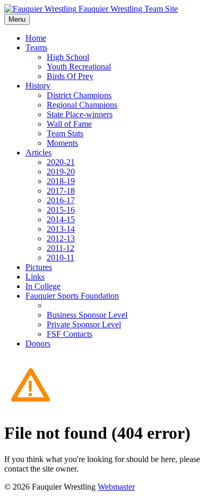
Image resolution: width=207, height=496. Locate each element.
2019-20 (61, 171)
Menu (16, 19)
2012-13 (61, 238)
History (37, 85)
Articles (38, 152)
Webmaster (116, 486)
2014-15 (61, 219)
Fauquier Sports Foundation (72, 295)
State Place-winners (80, 114)
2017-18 (61, 190)
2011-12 (60, 248)
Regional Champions (82, 104)
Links (35, 276)
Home (35, 37)
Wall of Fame (69, 123)
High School (68, 57)
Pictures (38, 267)
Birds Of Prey (70, 76)
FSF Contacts (69, 333)
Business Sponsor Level (87, 314)
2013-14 (61, 228)
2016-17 (61, 200)
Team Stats (65, 133)
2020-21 (61, 162)
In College (43, 286)
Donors (37, 343)
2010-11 (60, 257)
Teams (36, 47)
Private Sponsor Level (84, 324)
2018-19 (61, 181)
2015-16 (61, 209)
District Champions (79, 95)
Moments (62, 142)
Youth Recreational (79, 66)
